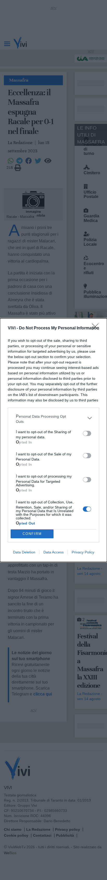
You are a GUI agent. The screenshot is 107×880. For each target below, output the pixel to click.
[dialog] (53, 440)
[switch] (87, 433)
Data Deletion (24, 552)
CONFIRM (32, 534)
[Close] (97, 328)
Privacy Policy (83, 552)
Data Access (53, 552)
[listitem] (53, 418)
